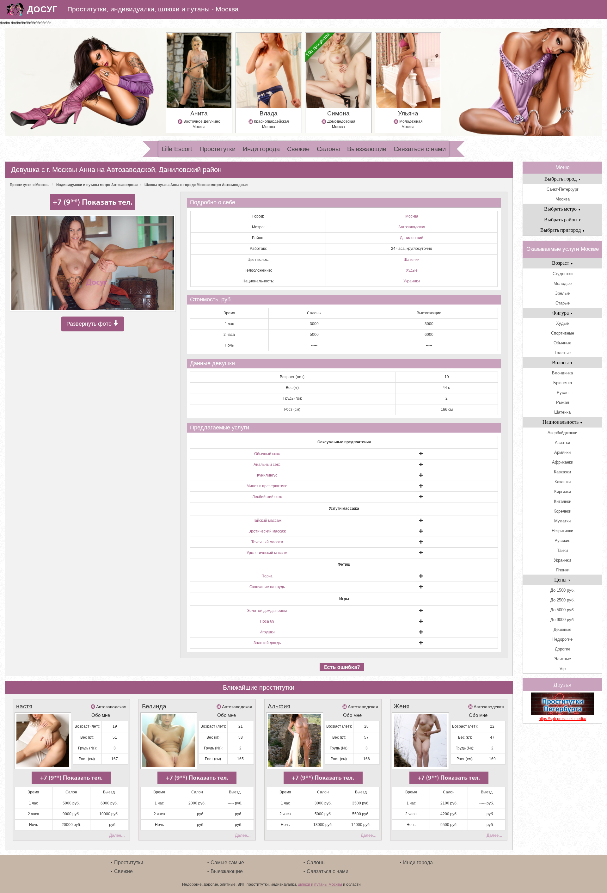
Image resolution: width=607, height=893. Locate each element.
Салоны (328, 148)
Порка (267, 576)
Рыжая (562, 402)
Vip (563, 668)
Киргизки (562, 491)
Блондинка (562, 373)
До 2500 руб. (562, 600)
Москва (411, 216)
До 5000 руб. (562, 609)
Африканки (562, 462)
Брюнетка (562, 382)
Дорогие (562, 649)
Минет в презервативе (267, 486)
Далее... (117, 835)
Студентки (563, 273)
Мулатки (562, 521)
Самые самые (227, 862)
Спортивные (562, 333)
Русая (562, 392)
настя (24, 706)
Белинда (154, 706)
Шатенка (562, 412)
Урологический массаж (267, 553)
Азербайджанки (562, 432)
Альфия (279, 706)
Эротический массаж (267, 531)
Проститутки (217, 148)
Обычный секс (267, 454)
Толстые (563, 352)
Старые (562, 303)
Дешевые (562, 629)
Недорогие (562, 639)
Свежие (298, 148)
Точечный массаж (267, 542)
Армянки (562, 452)
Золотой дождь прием (267, 610)
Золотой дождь (267, 643)
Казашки (563, 481)
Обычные (562, 343)
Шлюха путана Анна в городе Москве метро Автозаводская (196, 185)
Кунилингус (267, 475)
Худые (412, 270)
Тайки (562, 550)
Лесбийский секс (267, 497)
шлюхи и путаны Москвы (320, 884)
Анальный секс (267, 464)
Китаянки (562, 501)
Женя (401, 706)
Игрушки (267, 632)
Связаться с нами (420, 148)
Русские (562, 540)
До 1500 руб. (562, 590)
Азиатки (562, 442)
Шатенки (412, 259)
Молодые (563, 283)
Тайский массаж (267, 520)
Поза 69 (267, 621)
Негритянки (562, 530)
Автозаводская (411, 227)
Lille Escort (177, 148)
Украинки (411, 281)
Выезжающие (366, 148)
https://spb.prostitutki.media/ (562, 719)
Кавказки (562, 472)
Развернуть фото (89, 324)
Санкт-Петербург (563, 189)
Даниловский (411, 238)
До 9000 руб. (562, 619)
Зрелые (562, 293)
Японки (562, 570)
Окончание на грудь (267, 587)
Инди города (261, 148)
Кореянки (562, 511)
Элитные (562, 658)
